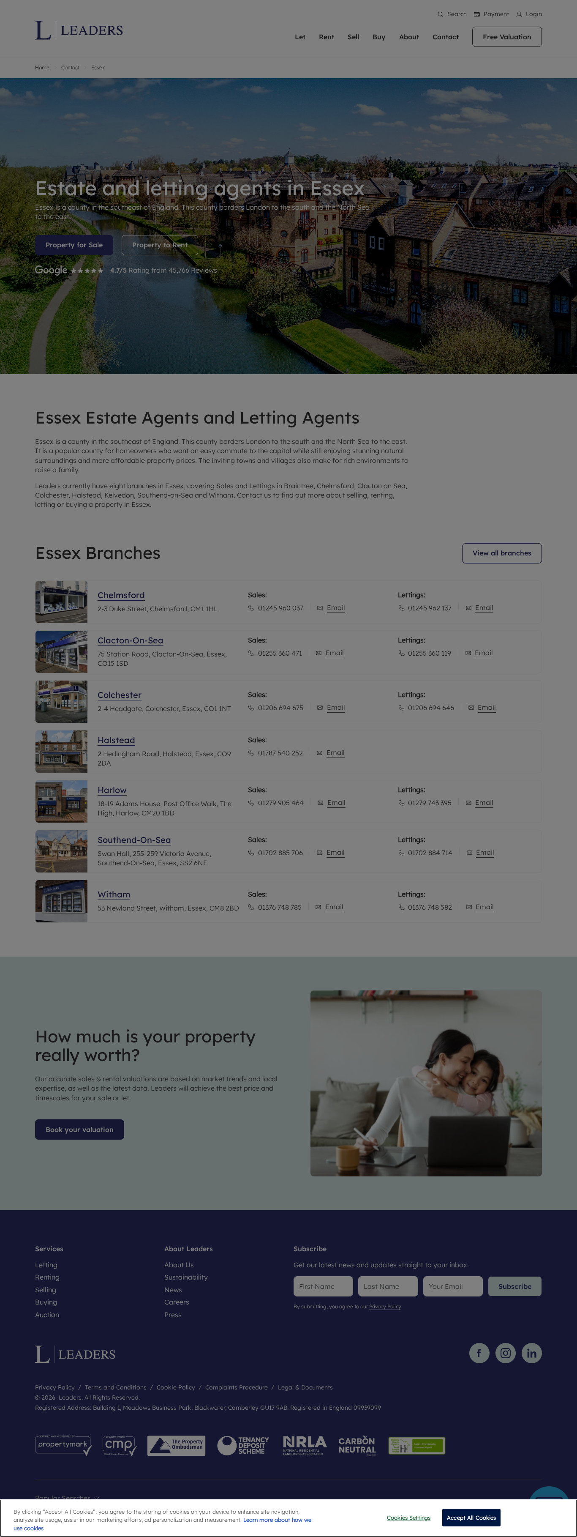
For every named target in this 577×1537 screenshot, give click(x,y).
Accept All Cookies (471, 1517)
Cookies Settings (408, 1517)
